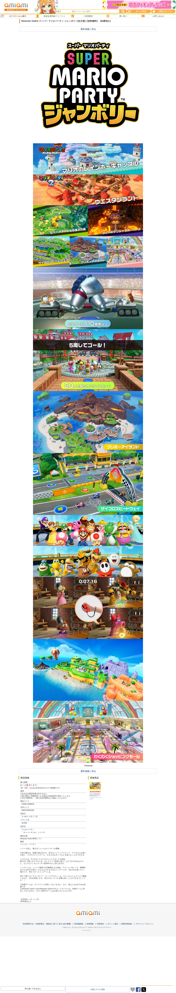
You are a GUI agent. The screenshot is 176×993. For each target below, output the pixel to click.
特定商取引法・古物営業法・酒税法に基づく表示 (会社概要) (47, 924)
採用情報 (90, 924)
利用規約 (100, 924)
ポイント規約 (112, 924)
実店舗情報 (78, 924)
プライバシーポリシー (144, 924)
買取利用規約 (126, 924)
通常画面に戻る (88, 29)
